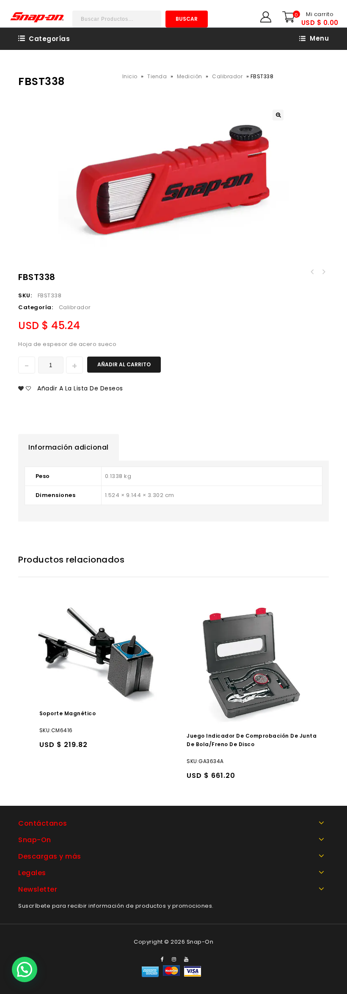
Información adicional (68, 447)
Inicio (130, 76)
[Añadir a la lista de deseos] (64, 748)
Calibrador (227, 76)
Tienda (157, 76)
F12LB (323, 272)
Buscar (187, 18)
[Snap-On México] (37, 17)
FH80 (312, 272)
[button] (24, 969)
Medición (189, 76)
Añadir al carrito (124, 364)
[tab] (68, 447)
